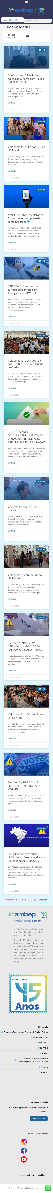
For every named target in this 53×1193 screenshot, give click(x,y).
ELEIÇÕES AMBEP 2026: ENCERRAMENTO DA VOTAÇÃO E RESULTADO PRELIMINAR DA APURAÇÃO (26, 437)
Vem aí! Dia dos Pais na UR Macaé (24, 508)
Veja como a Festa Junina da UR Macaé (25, 576)
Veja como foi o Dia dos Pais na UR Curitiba (26, 716)
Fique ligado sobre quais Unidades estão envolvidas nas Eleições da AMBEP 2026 (26, 857)
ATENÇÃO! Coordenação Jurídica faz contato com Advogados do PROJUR (23, 290)
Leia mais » (12, 103)
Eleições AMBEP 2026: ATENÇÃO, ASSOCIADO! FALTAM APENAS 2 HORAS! (25, 646)
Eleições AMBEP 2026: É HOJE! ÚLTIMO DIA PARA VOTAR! (24, 786)
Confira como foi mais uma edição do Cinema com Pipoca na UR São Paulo (26, 79)
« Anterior (9, 899)
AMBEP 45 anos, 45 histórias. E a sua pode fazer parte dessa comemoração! (26, 218)
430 (35, 899)
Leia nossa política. (31, 1175)
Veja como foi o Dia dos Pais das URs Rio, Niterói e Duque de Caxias (25, 364)
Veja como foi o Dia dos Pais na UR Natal (26, 148)
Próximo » (44, 899)
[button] (26, 2)
